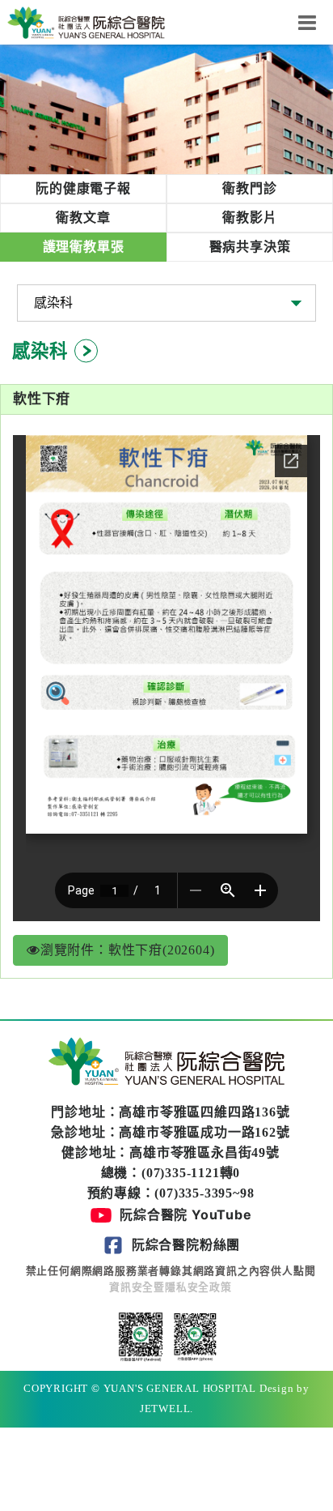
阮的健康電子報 (83, 188)
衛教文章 (83, 217)
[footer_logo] (166, 1063)
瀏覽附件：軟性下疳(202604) (127, 950)
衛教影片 (249, 217)
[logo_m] (86, 21)
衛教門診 (249, 188)
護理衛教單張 (83, 247)
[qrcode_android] (140, 1335)
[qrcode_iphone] (193, 1335)
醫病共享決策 (250, 247)
